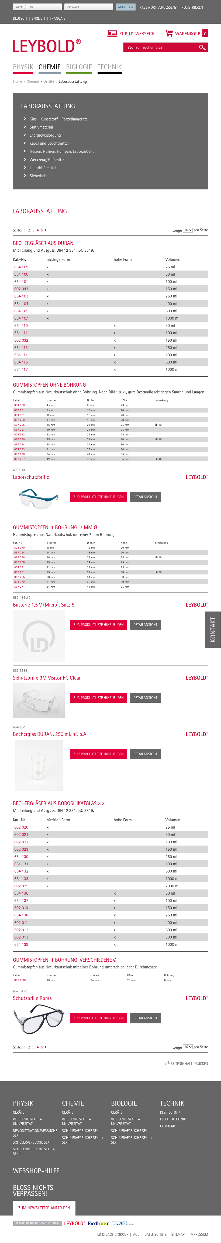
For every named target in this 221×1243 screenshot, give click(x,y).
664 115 (21, 362)
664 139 (21, 944)
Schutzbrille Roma (32, 998)
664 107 (21, 318)
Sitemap (178, 1234)
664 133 (21, 878)
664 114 (21, 354)
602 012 (21, 929)
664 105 (21, 310)
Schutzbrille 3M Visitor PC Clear (47, 677)
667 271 (19, 586)
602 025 (21, 885)
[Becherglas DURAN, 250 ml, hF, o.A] (39, 765)
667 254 (19, 552)
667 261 (19, 572)
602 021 (21, 834)
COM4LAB (167, 1126)
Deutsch (20, 18)
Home (17, 81)
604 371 (19, 567)
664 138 (21, 914)
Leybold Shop (74, 1223)
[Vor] (45, 230)
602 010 (21, 907)
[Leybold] (47, 26)
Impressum (198, 1234)
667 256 (19, 557)
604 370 (19, 547)
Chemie (33, 81)
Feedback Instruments (98, 1223)
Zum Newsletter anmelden (44, 1207)
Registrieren (192, 7)
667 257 (19, 429)
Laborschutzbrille (31, 477)
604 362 (19, 434)
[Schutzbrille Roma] (39, 1019)
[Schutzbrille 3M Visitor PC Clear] (39, 701)
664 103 (21, 296)
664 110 (21, 325)
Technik (172, 1103)
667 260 (19, 439)
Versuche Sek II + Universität (27, 1121)
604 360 (19, 405)
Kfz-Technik (170, 1112)
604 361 (19, 415)
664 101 (21, 281)
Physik (23, 1103)
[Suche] (202, 47)
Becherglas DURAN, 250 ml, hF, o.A (49, 734)
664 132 (21, 871)
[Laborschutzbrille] (39, 499)
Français (57, 18)
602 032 (21, 340)
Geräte (48, 81)
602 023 (21, 849)
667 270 (19, 454)
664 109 (21, 266)
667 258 (19, 562)
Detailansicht (145, 497)
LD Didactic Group (112, 1234)
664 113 (21, 347)
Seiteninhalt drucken (189, 1063)
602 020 (21, 827)
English (38, 18)
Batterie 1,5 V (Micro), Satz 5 (43, 604)
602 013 (21, 937)
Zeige (177, 230)
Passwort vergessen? (158, 7)
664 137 (21, 900)
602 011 (21, 922)
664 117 (21, 369)
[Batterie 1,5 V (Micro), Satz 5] (39, 636)
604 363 (19, 449)
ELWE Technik (123, 1223)
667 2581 (20, 980)
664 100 (21, 274)
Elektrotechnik (173, 1119)
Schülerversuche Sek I (32, 1142)
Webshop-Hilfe (36, 1171)
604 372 (19, 582)
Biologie (124, 1103)
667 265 (19, 577)
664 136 (21, 893)
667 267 (19, 459)
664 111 (20, 332)
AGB (136, 1234)
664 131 (21, 863)
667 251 (19, 410)
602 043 (21, 288)
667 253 (19, 420)
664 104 (21, 303)
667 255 (19, 425)
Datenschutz (155, 1234)
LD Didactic (37, 1223)
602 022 (21, 841)
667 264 (19, 444)
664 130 (21, 856)
